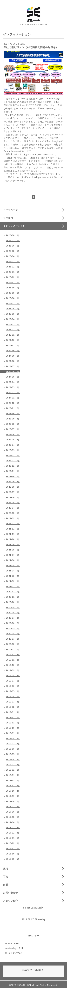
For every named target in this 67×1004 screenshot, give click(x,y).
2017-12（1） (13, 780)
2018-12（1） (13, 717)
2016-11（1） (13, 848)
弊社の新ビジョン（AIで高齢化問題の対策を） (31, 47)
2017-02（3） (13, 833)
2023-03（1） (13, 450)
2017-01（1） (13, 838)
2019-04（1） (13, 696)
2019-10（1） (13, 665)
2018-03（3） (13, 765)
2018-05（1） (13, 754)
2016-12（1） (13, 843)
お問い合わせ (10, 892)
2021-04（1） (13, 571)
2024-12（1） (13, 340)
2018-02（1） (13, 770)
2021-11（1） (13, 534)
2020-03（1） (13, 639)
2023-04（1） (13, 445)
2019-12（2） (13, 655)
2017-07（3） (13, 806)
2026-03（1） (13, 261)
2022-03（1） (13, 513)
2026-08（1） (13, 235)
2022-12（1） (13, 466)
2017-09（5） (13, 796)
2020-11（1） (13, 597)
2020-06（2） (13, 623)
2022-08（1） (13, 487)
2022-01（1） (13, 523)
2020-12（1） (13, 592)
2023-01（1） (13, 461)
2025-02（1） (13, 330)
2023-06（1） (13, 434)
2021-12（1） (13, 529)
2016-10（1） (13, 854)
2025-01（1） (13, 335)
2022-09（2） (13, 482)
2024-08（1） (13, 361)
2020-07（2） (13, 618)
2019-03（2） (13, 702)
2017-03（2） (13, 827)
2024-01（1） (13, 398)
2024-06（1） (13, 371)
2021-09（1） (13, 544)
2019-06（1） (13, 686)
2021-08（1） (13, 550)
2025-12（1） (13, 277)
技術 (5, 868)
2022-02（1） (13, 518)
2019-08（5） (13, 675)
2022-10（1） (13, 476)
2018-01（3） (13, 775)
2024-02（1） (13, 392)
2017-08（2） (13, 801)
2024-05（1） (13, 377)
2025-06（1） (13, 309)
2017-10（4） (13, 791)
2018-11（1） (13, 723)
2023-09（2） (13, 419)
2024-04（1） (13, 382)
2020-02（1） (13, 644)
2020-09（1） (13, 607)
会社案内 (8, 218)
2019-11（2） (13, 660)
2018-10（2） (13, 728)
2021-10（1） (13, 539)
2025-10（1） (13, 288)
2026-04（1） (13, 256)
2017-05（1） (13, 817)
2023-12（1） (13, 403)
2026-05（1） (13, 251)
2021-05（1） (13, 565)
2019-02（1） (13, 707)
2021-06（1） (13, 560)
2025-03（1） (13, 324)
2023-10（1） (13, 413)
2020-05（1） (13, 628)
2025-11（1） (13, 282)
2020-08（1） (13, 613)
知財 (5, 884)
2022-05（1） (13, 503)
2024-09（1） (13, 356)
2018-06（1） (13, 749)
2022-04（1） (13, 508)
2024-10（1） (13, 351)
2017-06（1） (13, 812)
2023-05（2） (13, 440)
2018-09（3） (13, 733)
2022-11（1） (13, 471)
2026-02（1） (13, 267)
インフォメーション (14, 226)
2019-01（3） (13, 712)
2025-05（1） (13, 314)
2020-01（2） (13, 649)
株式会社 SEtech (26, 985)
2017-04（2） (13, 822)
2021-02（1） (13, 581)
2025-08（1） (13, 298)
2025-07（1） (13, 303)
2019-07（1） (13, 681)
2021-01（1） (13, 586)
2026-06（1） (13, 246)
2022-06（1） (13, 497)
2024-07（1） (13, 366)
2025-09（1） (13, 293)
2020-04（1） (13, 634)
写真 (5, 876)
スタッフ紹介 (10, 900)
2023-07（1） (13, 429)
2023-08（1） (13, 424)
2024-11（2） (13, 345)
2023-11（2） (13, 408)
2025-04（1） (13, 319)
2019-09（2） (13, 670)
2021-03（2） (13, 576)
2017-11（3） (13, 786)
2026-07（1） (13, 240)
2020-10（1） (13, 602)
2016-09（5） (13, 859)
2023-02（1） (13, 455)
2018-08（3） (13, 738)
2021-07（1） (13, 555)
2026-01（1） (13, 272)
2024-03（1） (13, 387)
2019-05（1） (13, 691)
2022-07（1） (13, 492)
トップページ (10, 209)
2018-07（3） (13, 744)
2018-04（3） (13, 759)
